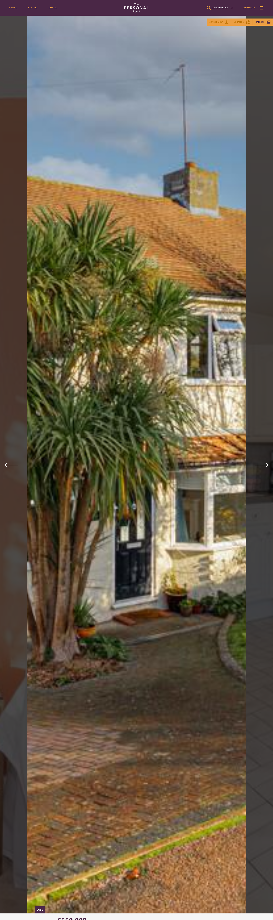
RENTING (32, 8)
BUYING (13, 8)
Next (262, 465)
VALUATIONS (249, 8)
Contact (54, 8)
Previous (11, 465)
